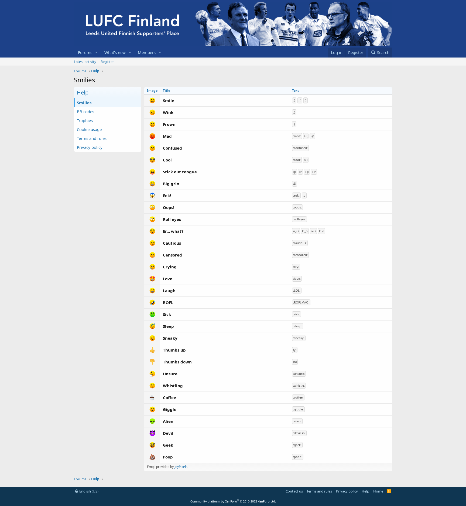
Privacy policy (89, 147)
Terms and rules (92, 138)
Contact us (294, 491)
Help (365, 491)
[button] (96, 53)
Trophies (85, 120)
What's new (115, 52)
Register (107, 61)
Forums (85, 52)
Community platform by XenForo (233, 501)
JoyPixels (180, 466)
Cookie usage (89, 129)
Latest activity (85, 61)
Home (378, 491)
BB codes (85, 111)
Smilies (84, 102)
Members (147, 52)
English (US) (88, 491)
